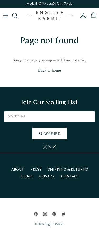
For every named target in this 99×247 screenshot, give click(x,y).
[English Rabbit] (49, 15)
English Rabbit (54, 224)
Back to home (49, 70)
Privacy (47, 177)
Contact (70, 177)
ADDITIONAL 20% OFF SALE (49, 4)
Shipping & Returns (68, 170)
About (17, 170)
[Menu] (6, 15)
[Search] (17, 15)
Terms (26, 177)
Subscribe (49, 134)
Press (35, 170)
